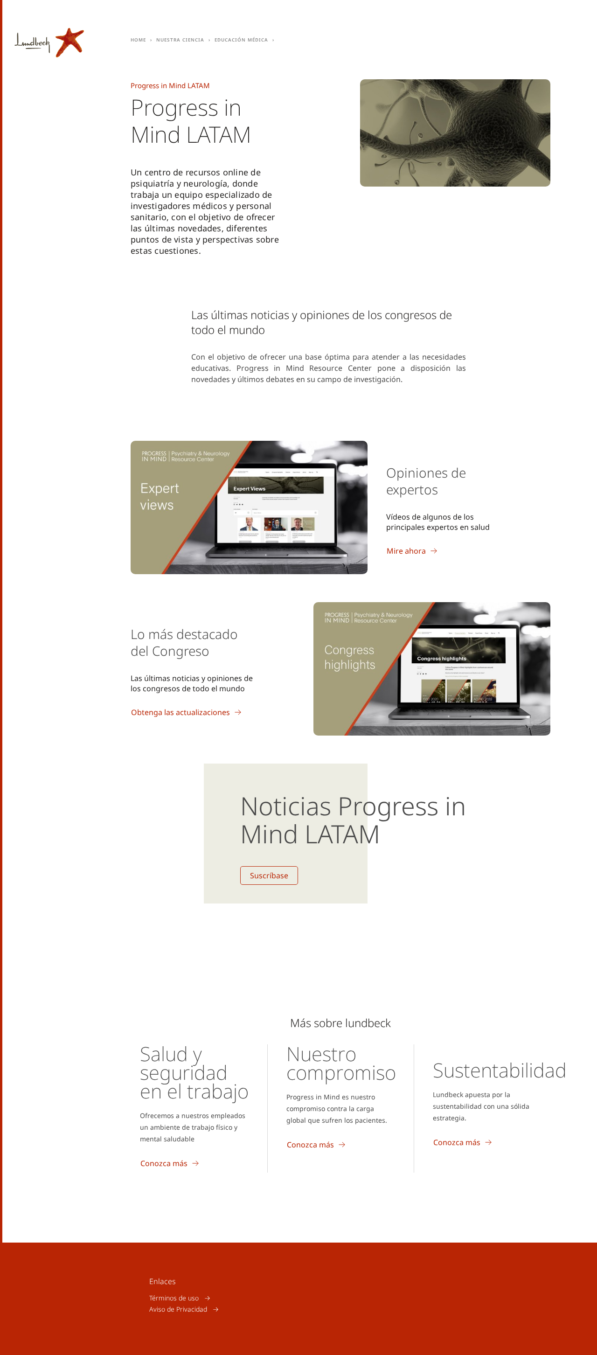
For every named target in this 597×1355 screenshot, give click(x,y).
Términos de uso (174, 1298)
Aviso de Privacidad (178, 1309)
